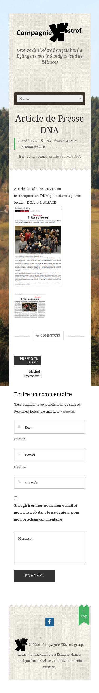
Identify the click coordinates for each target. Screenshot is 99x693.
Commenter (50, 335)
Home (23, 156)
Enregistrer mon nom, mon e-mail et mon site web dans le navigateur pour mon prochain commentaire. (47, 512)
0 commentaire (33, 147)
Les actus (70, 141)
